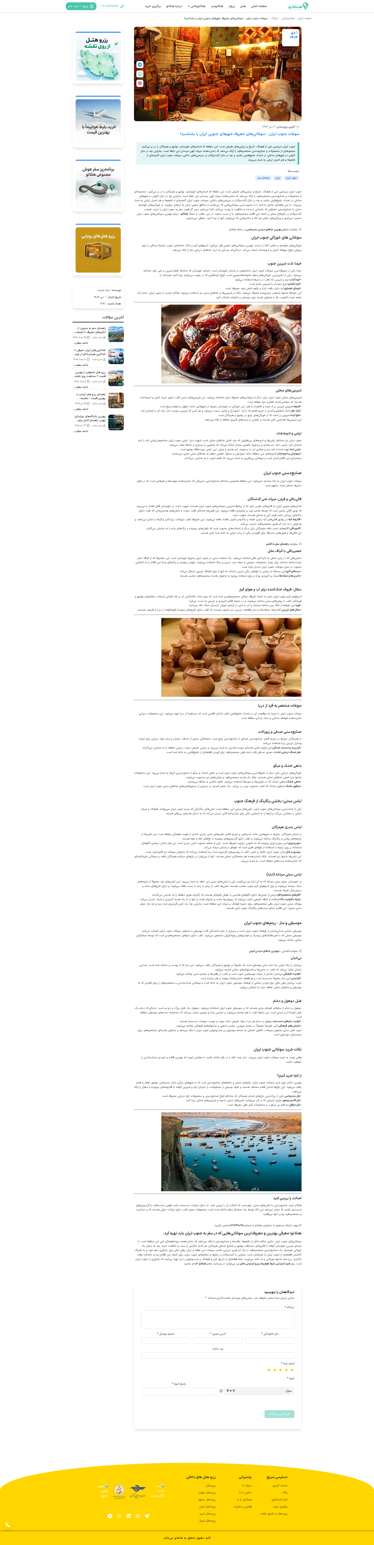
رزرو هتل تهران (207, 1493)
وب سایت (217, 1349)
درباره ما (247, 1486)
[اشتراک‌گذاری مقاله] (139, 64)
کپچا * (290, 1379)
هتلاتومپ (217, 6)
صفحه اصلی (259, 6)
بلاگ (285, 1493)
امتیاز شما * (287, 1364)
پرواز (232, 6)
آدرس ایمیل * (218, 1334)
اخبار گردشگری (280, 1500)
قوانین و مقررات (243, 1507)
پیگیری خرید (153, 6)
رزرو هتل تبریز (208, 1514)
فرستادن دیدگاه (279, 1414)
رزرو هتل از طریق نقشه (274, 1514)
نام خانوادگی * (269, 1334)
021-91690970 (110, 6)
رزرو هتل (211, 1486)
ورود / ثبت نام (78, 6)
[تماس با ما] (7, 1524)
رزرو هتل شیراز (207, 1521)
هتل (243, 6)
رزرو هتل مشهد (207, 1500)
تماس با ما (245, 1493)
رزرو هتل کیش (207, 1507)
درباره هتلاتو (174, 6)
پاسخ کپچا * (179, 1384)
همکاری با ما (244, 1500)
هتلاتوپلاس (198, 6)
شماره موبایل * (165, 1334)
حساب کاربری (280, 1486)
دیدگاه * (289, 1307)
